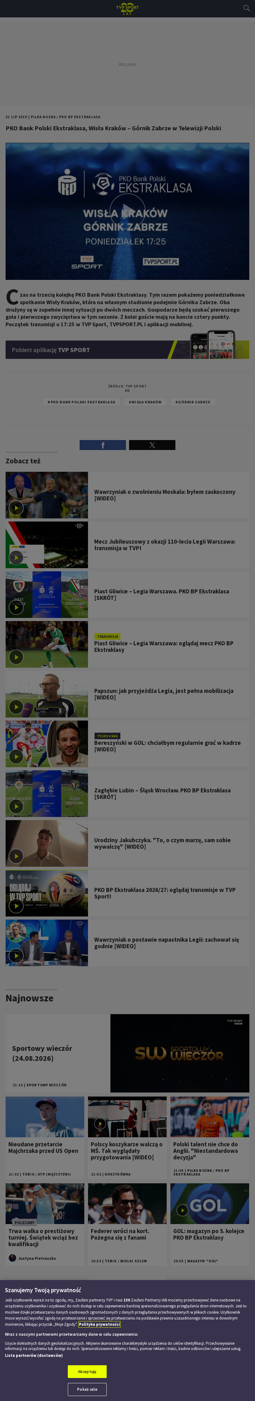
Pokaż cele (87, 1389)
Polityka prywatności (99, 1324)
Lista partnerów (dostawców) (34, 1355)
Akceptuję (87, 1371)
